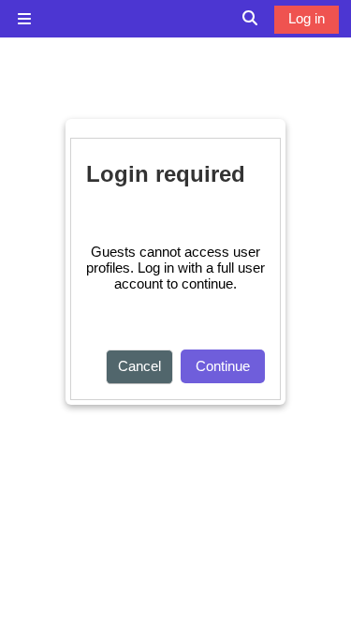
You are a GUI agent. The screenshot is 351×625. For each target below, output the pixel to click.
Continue (223, 366)
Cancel (139, 366)
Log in (306, 18)
